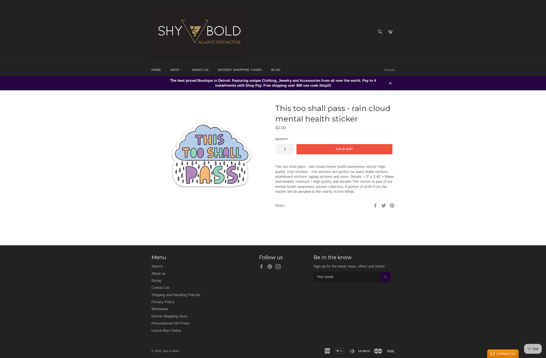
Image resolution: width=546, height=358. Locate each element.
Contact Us (160, 288)
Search (157, 266)
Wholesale (159, 309)
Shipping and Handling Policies (175, 295)
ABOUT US (200, 70)
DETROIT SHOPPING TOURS (240, 70)
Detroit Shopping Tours (169, 316)
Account (389, 70)
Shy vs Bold (171, 351)
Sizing (156, 281)
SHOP (175, 70)
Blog (275, 70)
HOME (156, 70)
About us (158, 274)
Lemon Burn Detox (166, 331)
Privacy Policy (162, 302)
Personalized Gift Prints (170, 323)
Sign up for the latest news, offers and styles (349, 266)
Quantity (281, 139)
